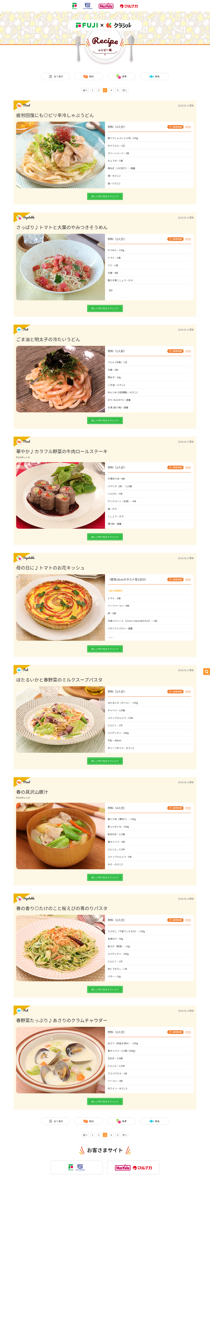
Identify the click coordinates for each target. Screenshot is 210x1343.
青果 (124, 76)
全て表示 (58, 76)
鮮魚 (157, 76)
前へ (85, 90)
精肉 (91, 76)
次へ (124, 90)
